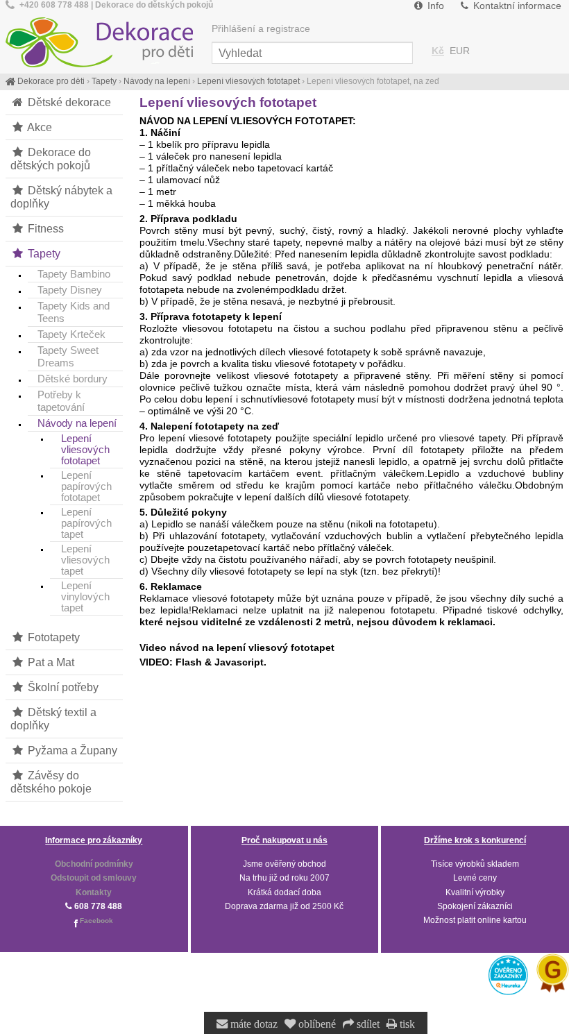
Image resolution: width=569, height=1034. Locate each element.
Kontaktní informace (515, 6)
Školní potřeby (62, 687)
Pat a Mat (49, 662)
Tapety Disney (69, 290)
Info (434, 6)
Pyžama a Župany (71, 750)
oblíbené (316, 1024)
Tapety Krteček (71, 334)
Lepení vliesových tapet (85, 560)
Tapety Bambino (73, 274)
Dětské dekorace (68, 102)
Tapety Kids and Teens (73, 312)
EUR (460, 51)
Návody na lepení (77, 423)
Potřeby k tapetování (61, 401)
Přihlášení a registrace (261, 29)
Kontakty (94, 892)
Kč (438, 51)
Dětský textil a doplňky (53, 718)
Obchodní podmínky (94, 864)
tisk (406, 1024)
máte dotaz (253, 1024)
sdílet (367, 1024)
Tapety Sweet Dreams (68, 356)
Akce (38, 127)
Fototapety (52, 637)
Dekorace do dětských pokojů (50, 158)
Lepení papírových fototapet (86, 486)
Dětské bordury (72, 378)
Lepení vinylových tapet (85, 596)
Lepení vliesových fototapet (85, 449)
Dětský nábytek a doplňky (61, 197)
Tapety (42, 253)
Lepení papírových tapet (86, 523)
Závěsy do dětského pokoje (51, 782)
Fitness (44, 228)
